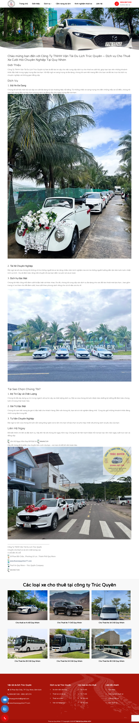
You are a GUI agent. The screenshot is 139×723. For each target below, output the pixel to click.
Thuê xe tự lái (58, 698)
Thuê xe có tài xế (59, 694)
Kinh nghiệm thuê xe (83, 4)
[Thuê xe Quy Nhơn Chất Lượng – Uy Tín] (11, 3)
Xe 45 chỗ (84, 703)
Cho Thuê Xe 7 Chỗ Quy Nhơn (69, 623)
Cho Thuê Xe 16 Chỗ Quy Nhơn (111, 623)
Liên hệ (99, 4)
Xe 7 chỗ (83, 694)
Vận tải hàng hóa (59, 703)
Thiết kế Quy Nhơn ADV (83, 721)
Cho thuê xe (112, 703)
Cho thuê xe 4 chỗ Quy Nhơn (27, 623)
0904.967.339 (125, 2)
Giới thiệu (36, 4)
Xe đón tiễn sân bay (60, 690)
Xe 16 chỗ (84, 698)
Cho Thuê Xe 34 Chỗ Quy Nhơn (69, 661)
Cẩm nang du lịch (63, 4)
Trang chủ (23, 4)
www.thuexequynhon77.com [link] (21, 561)
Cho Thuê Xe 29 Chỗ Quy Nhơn (27, 661)
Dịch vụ (47, 4)
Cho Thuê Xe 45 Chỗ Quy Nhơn (111, 661)
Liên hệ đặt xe (113, 698)
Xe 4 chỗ (83, 690)
